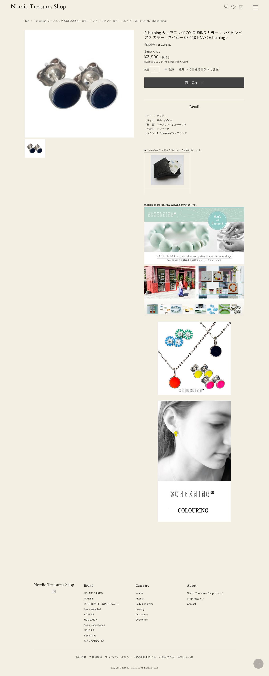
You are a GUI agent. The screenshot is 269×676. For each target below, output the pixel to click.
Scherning (90, 635)
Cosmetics (142, 619)
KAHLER (89, 614)
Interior (140, 593)
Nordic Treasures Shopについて (205, 593)
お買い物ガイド (195, 598)
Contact (191, 604)
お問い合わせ (185, 657)
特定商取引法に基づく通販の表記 (154, 657)
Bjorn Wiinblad (92, 609)
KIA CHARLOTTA (94, 640)
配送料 (147, 62)
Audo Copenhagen (94, 625)
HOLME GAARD (93, 593)
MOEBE (88, 598)
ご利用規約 (95, 657)
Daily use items (145, 604)
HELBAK (89, 630)
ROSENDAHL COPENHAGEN (101, 604)
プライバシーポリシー (118, 657)
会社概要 (81, 657)
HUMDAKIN (91, 619)
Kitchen (140, 598)
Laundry (140, 609)
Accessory (142, 614)
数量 (146, 69)
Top (27, 20)
